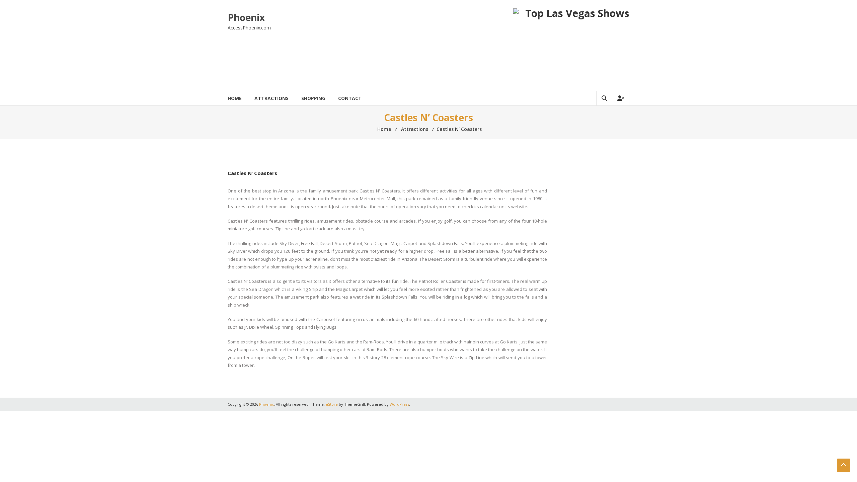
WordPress (399, 404)
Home (235, 98)
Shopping (313, 98)
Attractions (271, 98)
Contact (350, 98)
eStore (332, 404)
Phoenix (246, 17)
